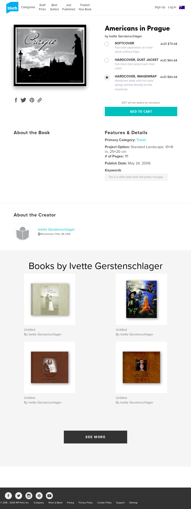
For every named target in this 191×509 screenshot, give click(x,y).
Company (39, 502)
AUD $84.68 (168, 60)
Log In (172, 7)
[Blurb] (11, 9)
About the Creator (35, 215)
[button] (182, 7)
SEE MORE (95, 437)
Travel (141, 140)
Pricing (70, 502)
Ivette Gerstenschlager (56, 229)
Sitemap (133, 502)
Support (120, 502)
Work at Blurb (55, 502)
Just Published (68, 7)
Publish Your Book (85, 7)
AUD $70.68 (168, 44)
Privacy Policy (86, 502)
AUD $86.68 (168, 77)
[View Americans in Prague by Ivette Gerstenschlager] (50, 55)
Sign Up (160, 7)
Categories (28, 7)
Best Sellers (54, 7)
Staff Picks (42, 7)
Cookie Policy (104, 502)
